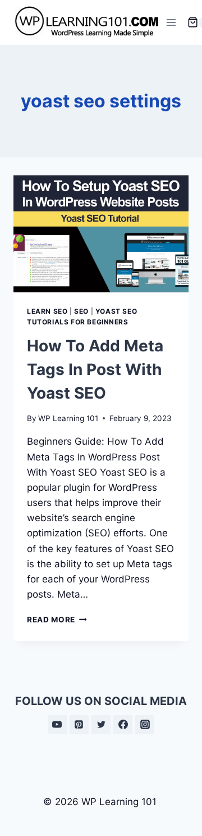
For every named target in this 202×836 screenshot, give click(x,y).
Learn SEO (47, 311)
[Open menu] (171, 22)
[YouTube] (57, 724)
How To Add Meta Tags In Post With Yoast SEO (95, 369)
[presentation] (101, 233)
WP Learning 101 (68, 418)
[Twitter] (101, 724)
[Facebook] (122, 724)
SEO (81, 311)
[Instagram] (144, 724)
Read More (57, 619)
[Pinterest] (79, 724)
